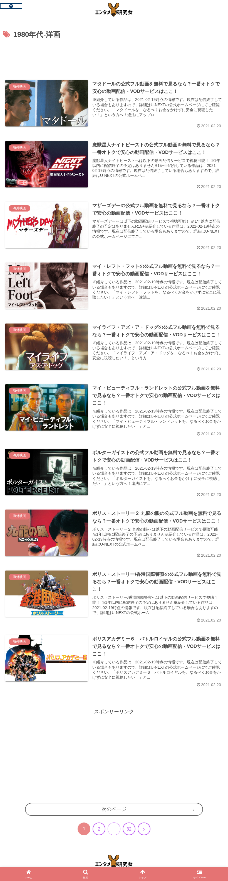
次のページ (114, 809)
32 (129, 829)
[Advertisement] (114, 56)
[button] (211, 771)
